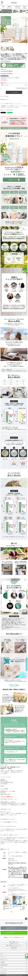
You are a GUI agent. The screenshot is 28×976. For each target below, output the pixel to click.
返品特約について (4, 99)
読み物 (24, 7)
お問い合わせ (14, 947)
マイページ (14, 949)
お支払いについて (14, 943)
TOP (2, 954)
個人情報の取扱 (4, 964)
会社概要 (2, 962)
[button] (2, 904)
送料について (4, 82)
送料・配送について (14, 941)
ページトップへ (26, 919)
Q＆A (2, 967)
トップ (3, 7)
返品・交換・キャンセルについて (14, 945)
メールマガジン (4, 970)
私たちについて (9, 7)
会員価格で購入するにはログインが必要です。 (11, 77)
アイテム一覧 (17, 7)
